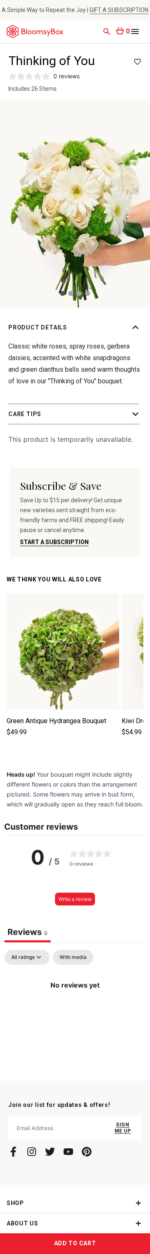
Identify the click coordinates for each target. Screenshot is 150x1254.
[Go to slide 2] (70, 293)
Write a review (75, 899)
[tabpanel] (75, 1013)
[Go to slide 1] (62, 293)
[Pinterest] (87, 1152)
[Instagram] (32, 1152)
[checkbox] (73, 957)
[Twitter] (50, 1152)
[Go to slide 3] (79, 293)
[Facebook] (13, 1152)
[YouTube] (68, 1152)
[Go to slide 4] (87, 293)
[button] (75, 327)
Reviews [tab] (28, 932)
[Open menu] (135, 31)
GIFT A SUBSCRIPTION (119, 10)
